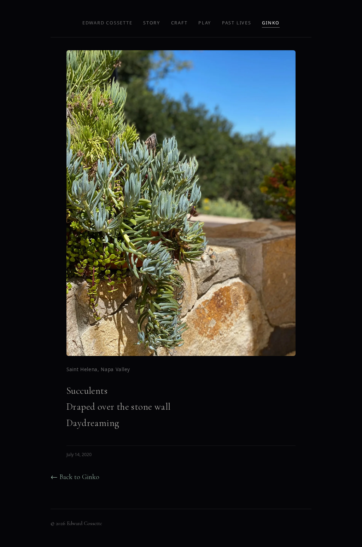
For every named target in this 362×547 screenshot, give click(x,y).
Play (204, 23)
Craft (179, 23)
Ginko (271, 23)
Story (151, 23)
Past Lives (236, 23)
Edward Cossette (107, 23)
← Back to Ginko (75, 477)
